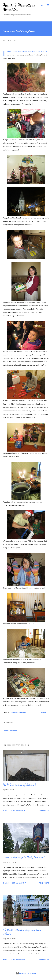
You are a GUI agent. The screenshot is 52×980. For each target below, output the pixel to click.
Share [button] (43, 712)
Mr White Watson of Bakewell (19, 784)
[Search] (41, 4)
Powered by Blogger (27, 973)
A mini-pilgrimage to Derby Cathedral (23, 857)
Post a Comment (10, 730)
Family (23, 712)
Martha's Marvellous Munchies (19, 7)
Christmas (15, 712)
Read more (44, 811)
